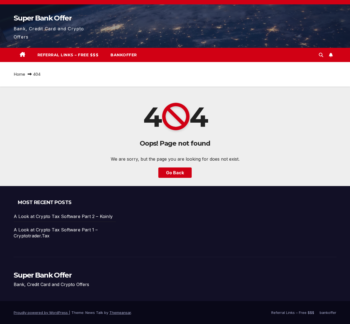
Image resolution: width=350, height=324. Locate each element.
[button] (321, 55)
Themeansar (120, 312)
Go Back (175, 172)
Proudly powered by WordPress (41, 312)
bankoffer (123, 54)
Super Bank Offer (42, 18)
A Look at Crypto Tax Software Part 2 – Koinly (63, 216)
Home (19, 74)
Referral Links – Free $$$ (68, 54)
